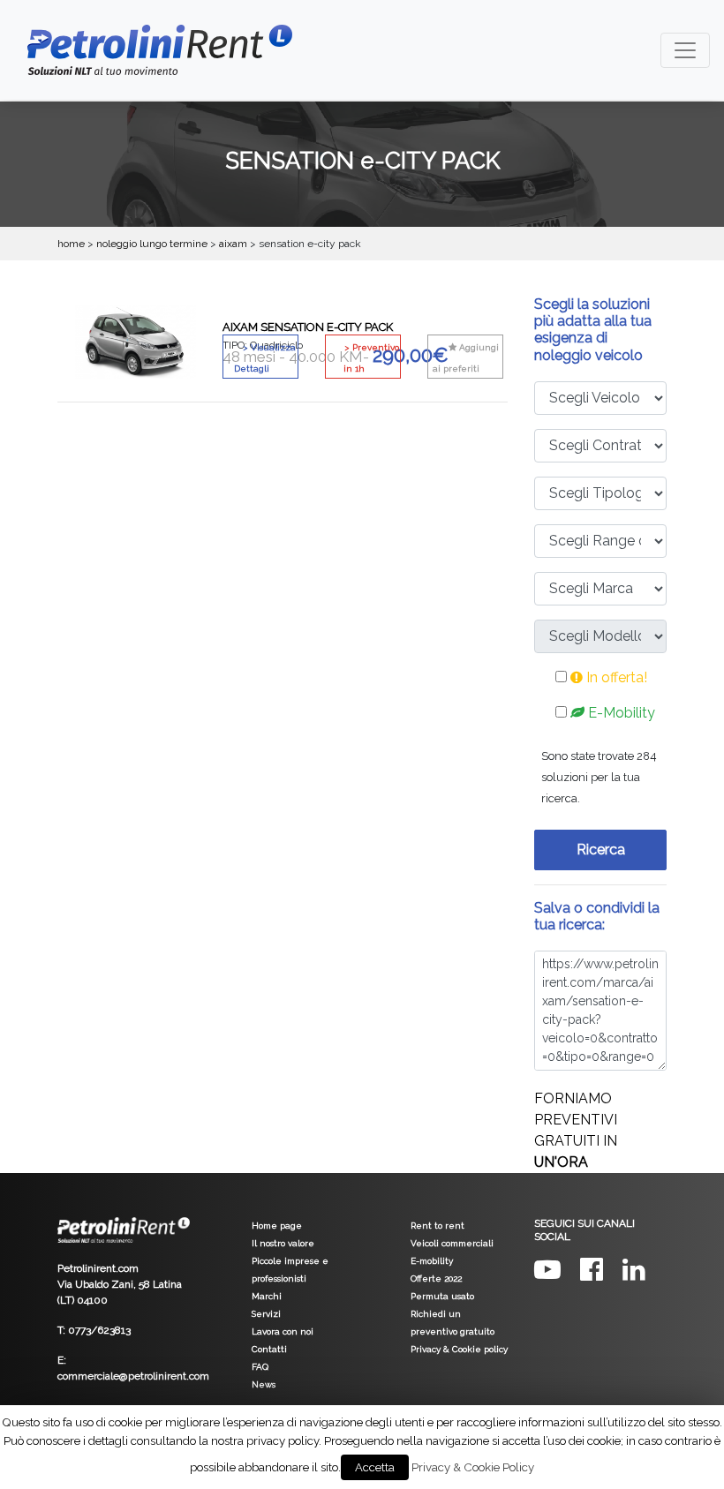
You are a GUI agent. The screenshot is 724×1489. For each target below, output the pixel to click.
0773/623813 (99, 1330)
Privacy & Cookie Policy (472, 1467)
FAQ (260, 1367)
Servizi (266, 1314)
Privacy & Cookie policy (459, 1349)
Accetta (375, 1467)
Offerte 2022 (436, 1278)
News (263, 1384)
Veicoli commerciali (452, 1243)
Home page (277, 1225)
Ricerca (601, 849)
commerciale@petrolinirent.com (133, 1376)
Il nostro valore (283, 1243)
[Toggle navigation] (685, 50)
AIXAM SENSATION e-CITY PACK (307, 327)
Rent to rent (437, 1225)
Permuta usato (442, 1296)
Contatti (269, 1349)
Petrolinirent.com (98, 1268)
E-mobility (432, 1261)
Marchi (267, 1296)
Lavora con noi (282, 1331)
